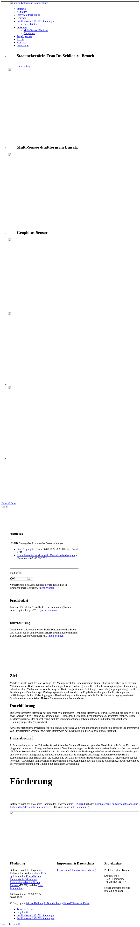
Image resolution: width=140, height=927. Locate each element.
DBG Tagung (24, 549)
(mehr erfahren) (47, 587)
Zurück (5, 503)
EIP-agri (78, 803)
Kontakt (21, 42)
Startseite (21, 8)
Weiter (12, 503)
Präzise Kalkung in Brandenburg (43, 903)
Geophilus (29, 33)
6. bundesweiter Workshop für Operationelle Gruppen (46, 555)
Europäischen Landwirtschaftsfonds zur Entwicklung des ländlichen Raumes (25, 881)
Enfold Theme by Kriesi (76, 903)
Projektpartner (24, 36)
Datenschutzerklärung (28, 14)
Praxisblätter (30, 24)
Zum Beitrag (23, 66)
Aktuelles (22, 11)
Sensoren (22, 27)
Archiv (20, 39)
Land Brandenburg (78, 807)
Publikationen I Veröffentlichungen (35, 21)
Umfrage (21, 18)
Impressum (23, 45)
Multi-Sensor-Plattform (36, 30)
